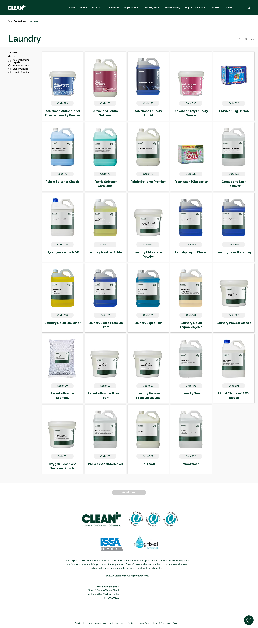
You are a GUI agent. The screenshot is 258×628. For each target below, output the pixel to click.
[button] (248, 7)
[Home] (8, 21)
